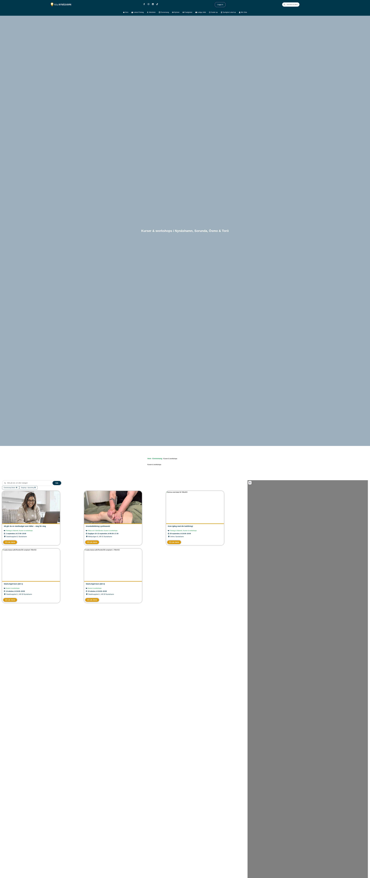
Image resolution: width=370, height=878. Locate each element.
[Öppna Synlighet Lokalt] (235, 12)
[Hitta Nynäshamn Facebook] (144, 4)
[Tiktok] (157, 4)
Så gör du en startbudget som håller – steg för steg (25, 526)
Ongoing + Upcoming (27, 487)
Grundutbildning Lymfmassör (98, 526)
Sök (56, 483)
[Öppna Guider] (217, 12)
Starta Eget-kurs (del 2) (95, 584)
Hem (149, 459)
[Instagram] (148, 4)
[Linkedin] (153, 4)
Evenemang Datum (10, 487)
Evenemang (157, 459)
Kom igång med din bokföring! (180, 526)
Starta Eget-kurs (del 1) (13, 584)
